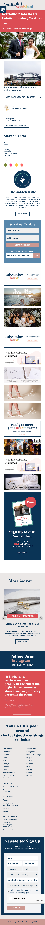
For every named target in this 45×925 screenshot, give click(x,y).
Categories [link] (30, 752)
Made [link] (5, 758)
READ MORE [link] (22, 214)
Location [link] (29, 764)
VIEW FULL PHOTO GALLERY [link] (16, 125)
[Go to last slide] (4, 618)
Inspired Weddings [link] (22, 28)
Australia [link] (7, 151)
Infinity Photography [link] (12, 120)
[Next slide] (41, 618)
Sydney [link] (7, 155)
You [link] (4, 761)
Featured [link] (7, 28)
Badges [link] (6, 833)
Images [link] (29, 758)
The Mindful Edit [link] (9, 773)
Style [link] (28, 767)
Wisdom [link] (6, 755)
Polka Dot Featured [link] (23, 616)
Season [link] (29, 773)
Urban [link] (6, 144)
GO (36, 255)
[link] (3, 9)
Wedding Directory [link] (10, 786)
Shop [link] (5, 770)
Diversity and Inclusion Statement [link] (10, 804)
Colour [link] (29, 761)
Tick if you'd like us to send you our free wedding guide (24, 891)
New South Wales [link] (11, 153)
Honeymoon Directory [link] (8, 790)
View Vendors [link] (22, 245)
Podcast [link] (6, 767)
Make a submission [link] (10, 820)
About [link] (5, 800)
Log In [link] (5, 811)
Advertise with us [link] (9, 830)
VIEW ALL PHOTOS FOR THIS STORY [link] (20, 97)
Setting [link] (29, 770)
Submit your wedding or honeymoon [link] (7, 825)
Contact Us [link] (7, 808)
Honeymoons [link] (8, 764)
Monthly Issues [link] (32, 776)
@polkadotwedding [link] (22, 665)
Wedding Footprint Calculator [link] (10, 777)
